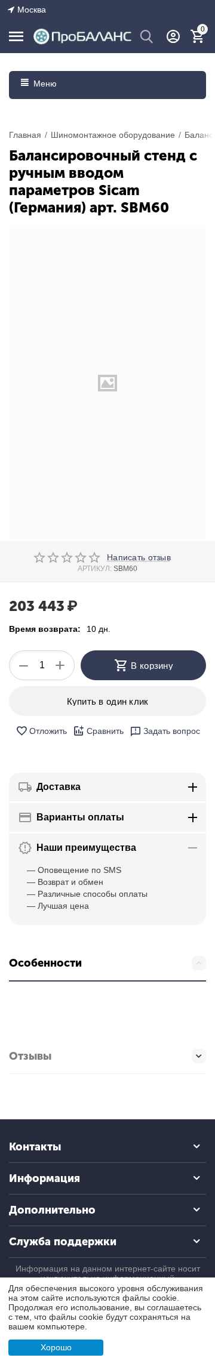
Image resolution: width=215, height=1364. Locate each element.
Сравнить (105, 731)
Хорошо (56, 1347)
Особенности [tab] (45, 963)
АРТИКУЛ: (95, 568)
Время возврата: (45, 629)
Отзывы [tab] (30, 1056)
